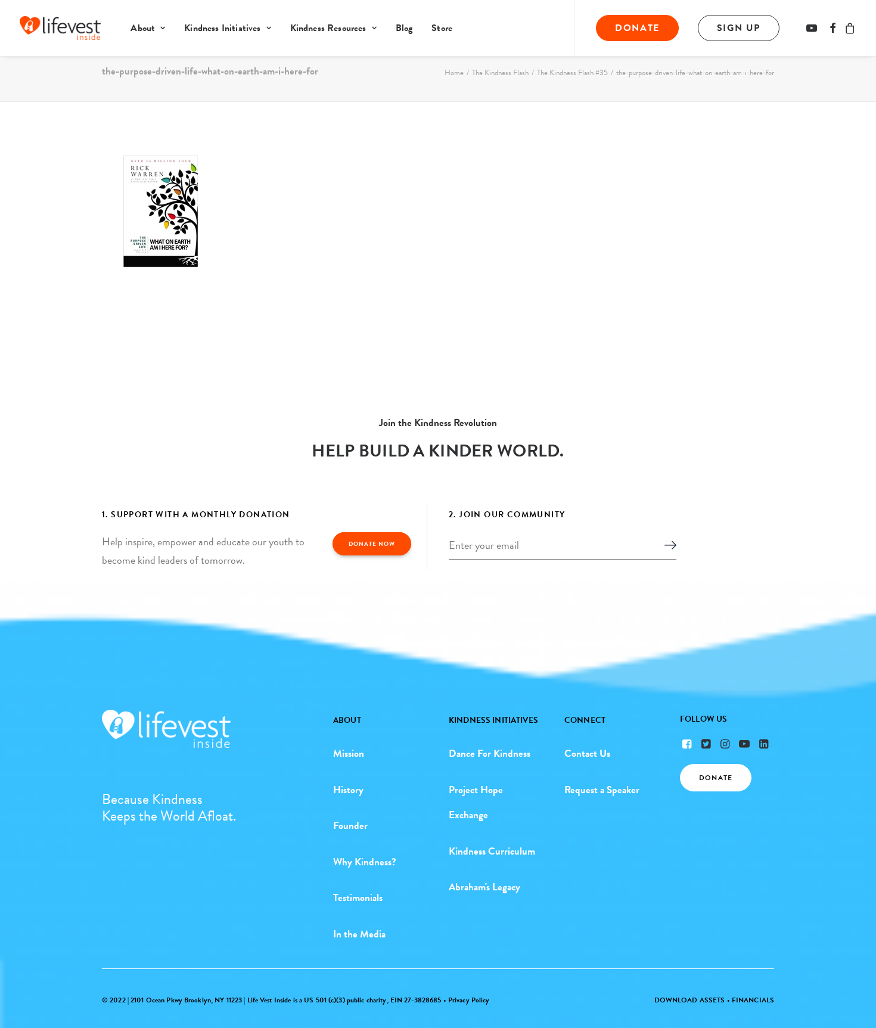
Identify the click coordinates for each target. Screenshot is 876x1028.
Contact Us (587, 753)
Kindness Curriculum (492, 851)
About (143, 28)
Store (441, 28)
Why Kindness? (364, 862)
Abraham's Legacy (484, 887)
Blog (404, 28)
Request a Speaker (601, 789)
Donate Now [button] (372, 543)
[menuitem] (147, 28)
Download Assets (689, 1000)
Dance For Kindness (489, 753)
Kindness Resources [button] (328, 28)
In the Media (359, 934)
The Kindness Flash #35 (572, 73)
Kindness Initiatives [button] (222, 28)
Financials (753, 1000)
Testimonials (358, 897)
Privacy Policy (469, 1000)
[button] (813, 28)
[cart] (848, 28)
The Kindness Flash (500, 73)
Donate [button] (715, 777)
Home (454, 73)
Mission (348, 753)
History (348, 789)
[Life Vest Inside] (60, 28)
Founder (350, 825)
